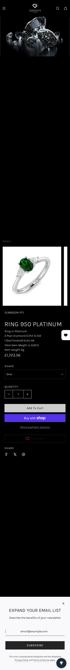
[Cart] (65, 8)
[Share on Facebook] (6, 455)
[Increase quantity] (28, 394)
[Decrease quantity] (9, 394)
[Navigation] (4, 8)
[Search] (58, 8)
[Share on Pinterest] (23, 455)
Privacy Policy (21, 660)
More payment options (35, 427)
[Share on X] (15, 455)
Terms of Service (41, 660)
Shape (9, 366)
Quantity (11, 386)
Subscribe (35, 645)
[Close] (63, 603)
